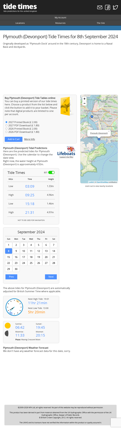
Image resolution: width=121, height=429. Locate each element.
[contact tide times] (98, 9)
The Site (101, 23)
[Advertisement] (60, 71)
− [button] (84, 103)
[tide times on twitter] (114, 9)
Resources (60, 23)
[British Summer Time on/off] (51, 172)
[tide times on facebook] (106, 9)
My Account (60, 17)
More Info (29, 139)
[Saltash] (92, 116)
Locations (20, 23)
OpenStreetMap (102, 182)
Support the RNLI (66, 157)
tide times (20, 6)
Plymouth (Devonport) (99, 133)
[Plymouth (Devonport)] (99, 139)
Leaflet (91, 182)
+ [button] (84, 99)
